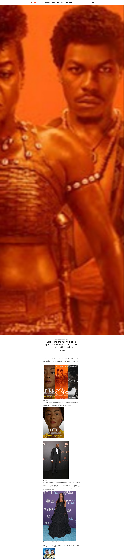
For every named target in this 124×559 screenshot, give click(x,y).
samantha (62, 350)
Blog (58, 2)
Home (42, 2)
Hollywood (67, 339)
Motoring (53, 2)
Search (93, 2)
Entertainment (63, 339)
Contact (70, 2)
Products (61, 2)
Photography (47, 2)
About (67, 2)
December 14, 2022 (57, 339)
